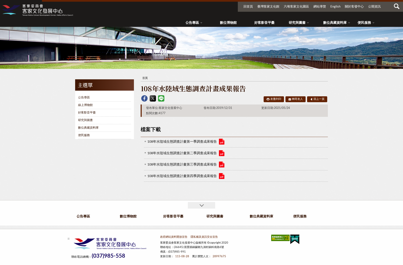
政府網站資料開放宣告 (173, 237)
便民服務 (364, 22)
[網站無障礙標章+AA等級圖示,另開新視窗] (280, 239)
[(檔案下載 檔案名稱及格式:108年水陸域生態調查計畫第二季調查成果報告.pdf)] (221, 153)
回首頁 (248, 6)
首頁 (145, 78)
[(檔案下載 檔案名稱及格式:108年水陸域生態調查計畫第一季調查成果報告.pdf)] (221, 141)
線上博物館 (85, 105)
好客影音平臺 (264, 22)
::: (4, 4)
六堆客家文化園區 (296, 6)
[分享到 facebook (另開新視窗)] (144, 98)
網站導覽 (319, 6)
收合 (201, 205)
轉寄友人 (297, 99)
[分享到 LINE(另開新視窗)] (161, 98)
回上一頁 (319, 99)
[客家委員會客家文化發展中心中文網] (37, 10)
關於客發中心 (354, 6)
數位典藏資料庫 (335, 22)
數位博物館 (228, 22)
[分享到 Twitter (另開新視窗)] (153, 98)
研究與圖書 (297, 22)
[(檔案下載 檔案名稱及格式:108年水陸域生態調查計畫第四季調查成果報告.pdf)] (221, 176)
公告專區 (192, 22)
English (335, 6)
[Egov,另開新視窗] (294, 240)
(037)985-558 (108, 256)
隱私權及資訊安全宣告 (204, 237)
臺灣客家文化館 (268, 6)
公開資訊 (374, 6)
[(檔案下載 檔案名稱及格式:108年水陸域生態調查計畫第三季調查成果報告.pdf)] (221, 164)
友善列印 (275, 99)
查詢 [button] (396, 6)
